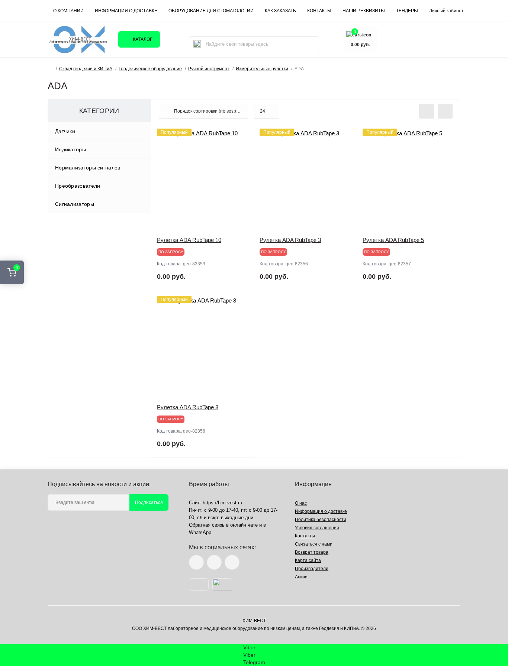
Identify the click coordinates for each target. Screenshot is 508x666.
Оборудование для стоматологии (211, 10)
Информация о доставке (126, 10)
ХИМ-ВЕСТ (254, 620)
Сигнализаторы (74, 204)
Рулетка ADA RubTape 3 (290, 240)
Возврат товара (311, 552)
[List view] (426, 111)
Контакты (305, 536)
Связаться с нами (313, 544)
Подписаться (149, 502)
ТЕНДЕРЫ (407, 10)
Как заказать (280, 10)
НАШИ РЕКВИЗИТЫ (364, 10)
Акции (301, 576)
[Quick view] (242, 134)
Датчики (65, 131)
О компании (68, 10)
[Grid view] (445, 111)
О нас (301, 503)
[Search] (197, 43)
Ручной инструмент (208, 68)
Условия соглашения (317, 527)
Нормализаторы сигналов (87, 168)
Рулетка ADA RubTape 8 (187, 407)
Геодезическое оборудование (150, 68)
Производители (311, 568)
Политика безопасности (320, 519)
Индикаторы (70, 149)
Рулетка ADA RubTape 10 (189, 240)
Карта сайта (308, 560)
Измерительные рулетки (262, 68)
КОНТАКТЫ (319, 10)
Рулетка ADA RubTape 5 (393, 240)
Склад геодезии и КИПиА (85, 68)
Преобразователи (77, 186)
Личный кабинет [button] (446, 10)
